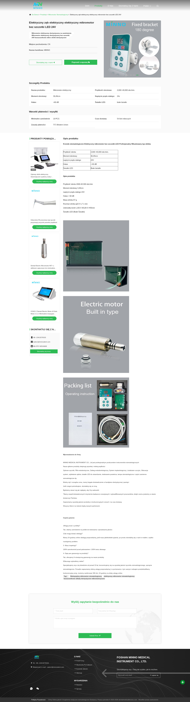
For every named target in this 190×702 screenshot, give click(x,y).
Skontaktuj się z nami (128, 6)
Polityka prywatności (38, 700)
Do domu (35, 14)
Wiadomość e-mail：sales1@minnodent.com (48, 667)
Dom (87, 6)
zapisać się (154, 675)
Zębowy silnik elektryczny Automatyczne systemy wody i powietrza (41, 176)
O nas (110, 6)
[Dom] (37, 5)
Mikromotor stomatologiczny (58, 14)
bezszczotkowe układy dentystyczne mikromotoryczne (84, 578)
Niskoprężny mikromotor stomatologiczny (86, 576)
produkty (43, 14)
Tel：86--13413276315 (40, 663)
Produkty (98, 6)
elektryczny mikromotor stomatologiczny (119, 576)
